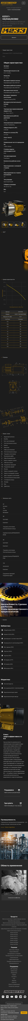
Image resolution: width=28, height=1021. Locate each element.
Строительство (14, 957)
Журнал (14, 980)
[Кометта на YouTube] (12, 997)
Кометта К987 (14, 940)
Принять (24, 1012)
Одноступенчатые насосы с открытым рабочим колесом (14, 925)
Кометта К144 (14, 934)
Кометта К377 (14, 936)
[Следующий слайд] (26, 885)
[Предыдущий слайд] (1, 885)
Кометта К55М (14, 942)
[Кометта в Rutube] (3, 997)
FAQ (14, 978)
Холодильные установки (14, 953)
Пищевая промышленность (14, 961)
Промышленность (14, 963)
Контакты (14, 976)
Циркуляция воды (14, 959)
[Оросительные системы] (14, 882)
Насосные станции (14, 949)
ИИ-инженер (14, 969)
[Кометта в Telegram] (20, 997)
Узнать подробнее (10, 827)
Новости (14, 982)
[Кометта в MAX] (25, 997)
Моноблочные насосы (14, 921)
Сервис (14, 974)
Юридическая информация (14, 1003)
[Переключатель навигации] (23, 3)
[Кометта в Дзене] (16, 997)
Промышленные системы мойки (14, 955)
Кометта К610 (14, 938)
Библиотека (14, 970)
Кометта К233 (14, 932)
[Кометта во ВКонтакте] (7, 997)
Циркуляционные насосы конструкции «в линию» (14, 928)
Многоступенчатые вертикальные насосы (14, 923)
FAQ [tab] (4, 56)
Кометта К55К (14, 944)
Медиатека (14, 972)
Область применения (14, 984)
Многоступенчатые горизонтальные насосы (14, 919)
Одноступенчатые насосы (14, 930)
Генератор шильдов (14, 986)
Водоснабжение (14, 951)
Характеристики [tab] (7, 50)
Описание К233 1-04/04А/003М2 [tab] (12, 53)
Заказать (14, 37)
